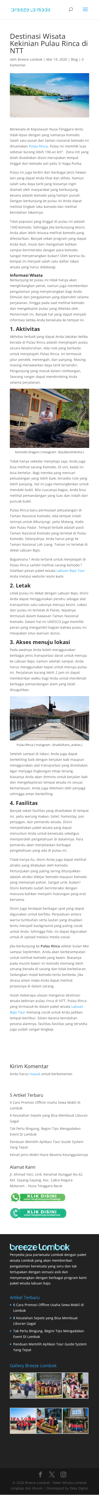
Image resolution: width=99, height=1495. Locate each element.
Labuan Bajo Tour (70, 570)
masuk (35, 1074)
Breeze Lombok (30, 59)
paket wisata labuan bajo (30, 1283)
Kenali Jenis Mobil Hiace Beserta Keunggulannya (49, 1154)
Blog (74, 59)
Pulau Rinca (38, 146)
